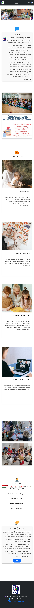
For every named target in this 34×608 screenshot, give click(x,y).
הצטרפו (17, 560)
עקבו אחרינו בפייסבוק (17, 601)
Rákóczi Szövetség (16, 498)
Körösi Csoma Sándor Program (16, 494)
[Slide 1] (15, 18)
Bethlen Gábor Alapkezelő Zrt (16, 489)
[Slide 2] (18, 18)
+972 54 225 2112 (17, 599)
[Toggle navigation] (16, 3)
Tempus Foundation (16, 508)
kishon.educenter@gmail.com (17, 596)
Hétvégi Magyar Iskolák (16, 503)
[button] (3, 14)
